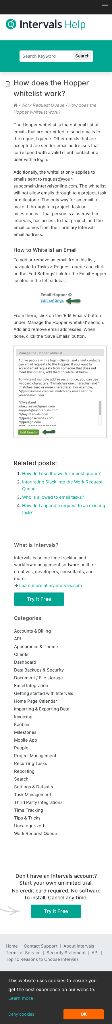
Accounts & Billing (32, 631)
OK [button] (84, 1014)
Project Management (35, 755)
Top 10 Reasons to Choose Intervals (42, 959)
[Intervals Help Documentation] (15, 105)
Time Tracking (28, 810)
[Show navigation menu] (105, 6)
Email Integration (31, 685)
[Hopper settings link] (60, 298)
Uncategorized (29, 825)
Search (21, 779)
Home (12, 946)
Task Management (32, 794)
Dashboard (25, 662)
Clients (21, 654)
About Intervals (78, 946)
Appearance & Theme (36, 646)
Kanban (21, 724)
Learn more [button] (20, 998)
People (21, 748)
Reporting (24, 771)
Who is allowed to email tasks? (53, 497)
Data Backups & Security (39, 670)
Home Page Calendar (35, 701)
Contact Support (40, 946)
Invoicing (23, 716)
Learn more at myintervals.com (50, 585)
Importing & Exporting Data (41, 709)
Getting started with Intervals (43, 693)
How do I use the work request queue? (61, 473)
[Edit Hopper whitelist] (60, 392)
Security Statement (66, 952)
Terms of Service (23, 952)
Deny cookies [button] (21, 1014)
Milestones (25, 732)
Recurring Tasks (30, 763)
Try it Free (39, 599)
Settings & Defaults (33, 786)
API (17, 639)
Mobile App (25, 740)
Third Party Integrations (38, 802)
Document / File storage (38, 677)
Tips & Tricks (27, 818)
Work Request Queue (43, 105)
